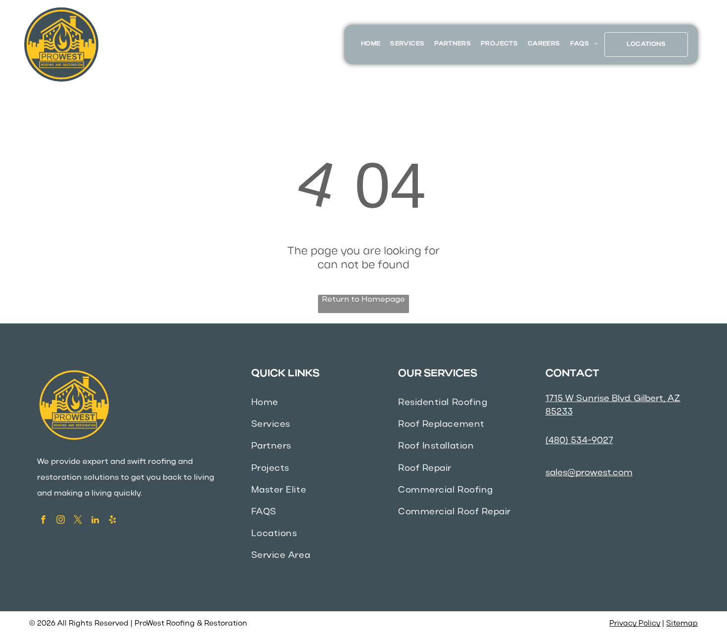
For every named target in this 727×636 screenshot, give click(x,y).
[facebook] (43, 520)
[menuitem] (370, 44)
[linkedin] (95, 520)
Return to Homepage (363, 300)
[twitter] (78, 520)
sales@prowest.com (589, 473)
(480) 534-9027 (579, 441)
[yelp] (112, 520)
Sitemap (682, 624)
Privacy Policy (634, 624)
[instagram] (60, 520)
